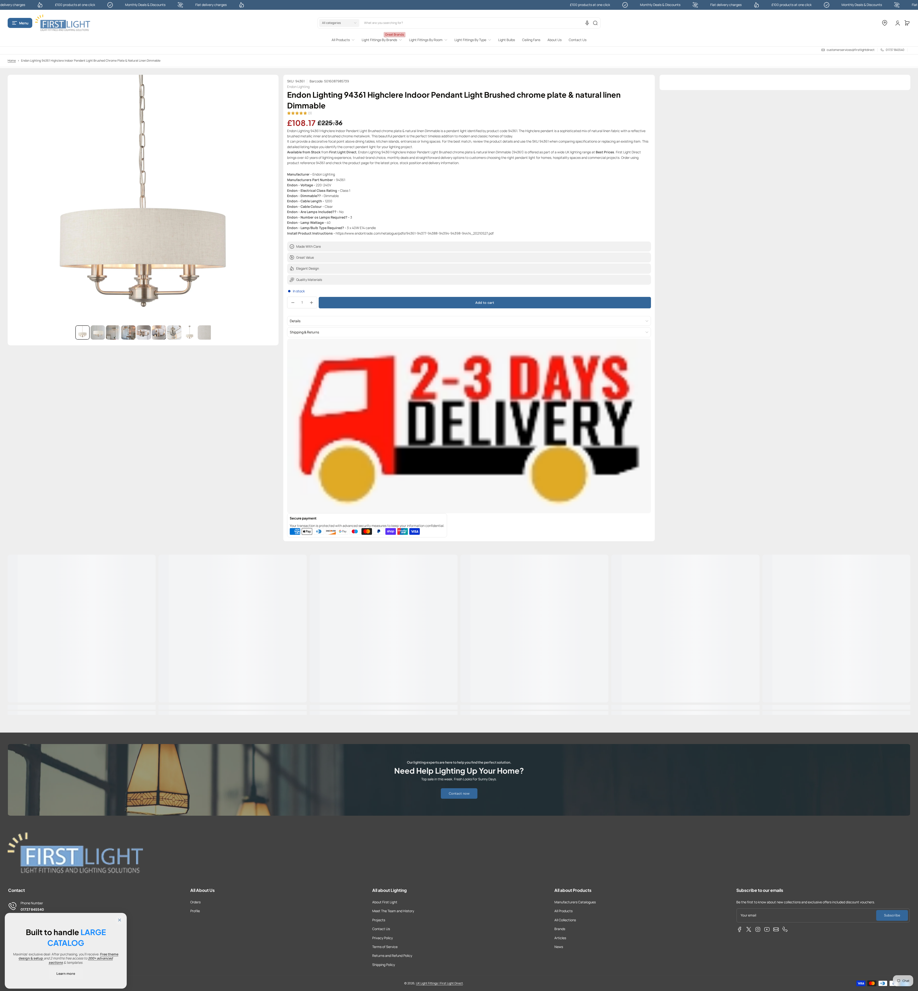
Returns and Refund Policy (392, 955)
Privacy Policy (382, 938)
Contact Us (381, 929)
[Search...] (595, 23)
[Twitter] (749, 929)
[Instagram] (758, 929)
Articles (560, 938)
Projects (378, 920)
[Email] (776, 929)
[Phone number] (785, 929)
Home (12, 61)
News (558, 946)
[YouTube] (767, 929)
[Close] (119, 920)
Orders (195, 902)
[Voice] (587, 23)
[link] (345, 40)
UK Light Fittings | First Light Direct (439, 983)
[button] (20, 23)
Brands (559, 929)
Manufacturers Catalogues (575, 902)
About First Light (384, 902)
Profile (195, 911)
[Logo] (62, 23)
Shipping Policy (383, 964)
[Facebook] (740, 929)
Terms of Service (385, 946)
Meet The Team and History (393, 911)
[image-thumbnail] (82, 332)
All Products (563, 911)
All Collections (565, 920)
